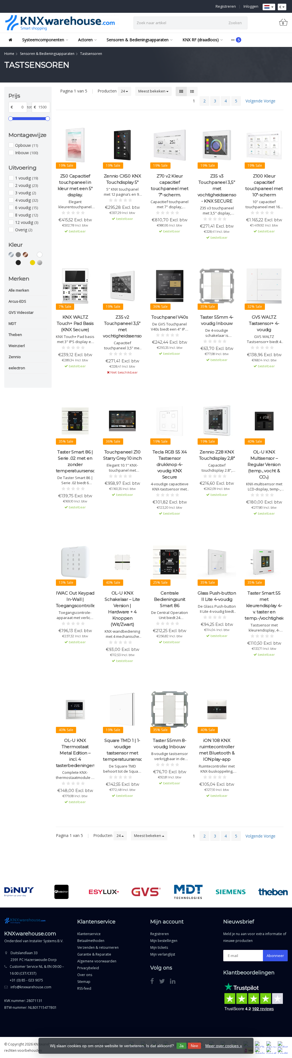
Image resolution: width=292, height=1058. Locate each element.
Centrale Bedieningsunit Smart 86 (170, 599)
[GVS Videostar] (146, 892)
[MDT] (188, 892)
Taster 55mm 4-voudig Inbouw (217, 320)
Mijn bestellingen (163, 940)
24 (123, 91)
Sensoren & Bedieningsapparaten (138, 39)
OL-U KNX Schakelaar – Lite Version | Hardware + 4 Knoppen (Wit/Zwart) (122, 608)
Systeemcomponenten (43, 39)
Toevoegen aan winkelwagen (75, 241)
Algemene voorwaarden (96, 961)
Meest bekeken (152, 91)
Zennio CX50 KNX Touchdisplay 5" (122, 179)
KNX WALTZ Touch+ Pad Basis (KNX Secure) (75, 323)
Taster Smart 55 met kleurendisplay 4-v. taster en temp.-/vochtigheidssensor (264, 605)
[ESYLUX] (103, 892)
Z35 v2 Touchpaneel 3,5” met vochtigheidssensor (122, 326)
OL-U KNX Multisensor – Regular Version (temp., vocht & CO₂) (264, 464)
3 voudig (25, 192)
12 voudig (26, 222)
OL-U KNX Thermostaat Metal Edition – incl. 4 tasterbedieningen (75, 753)
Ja (181, 1045)
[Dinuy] (19, 892)
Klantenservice (89, 933)
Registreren (226, 6)
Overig (23, 229)
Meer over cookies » (223, 1045)
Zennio (15, 356)
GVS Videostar (21, 312)
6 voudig (26, 207)
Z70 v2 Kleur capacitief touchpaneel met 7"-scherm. (169, 185)
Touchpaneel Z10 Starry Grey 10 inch (122, 455)
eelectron (17, 367)
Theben (15, 334)
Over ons (84, 974)
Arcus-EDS (17, 301)
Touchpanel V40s (169, 317)
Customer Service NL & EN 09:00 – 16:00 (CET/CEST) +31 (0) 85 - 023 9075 (37, 973)
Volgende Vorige (260, 101)
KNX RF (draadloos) (200, 39)
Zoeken (235, 22)
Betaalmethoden (90, 940)
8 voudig (26, 215)
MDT (12, 323)
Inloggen (251, 6)
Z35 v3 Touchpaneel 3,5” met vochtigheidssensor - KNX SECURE (217, 188)
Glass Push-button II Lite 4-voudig (217, 596)
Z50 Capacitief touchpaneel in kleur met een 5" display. (75, 185)
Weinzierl (17, 345)
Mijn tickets (159, 947)
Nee (194, 1045)
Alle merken (19, 290)
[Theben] (273, 892)
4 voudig (26, 200)
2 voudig (26, 185)
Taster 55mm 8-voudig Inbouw (169, 743)
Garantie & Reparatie (94, 954)
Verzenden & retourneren (98, 947)
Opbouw (26, 145)
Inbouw (26, 152)
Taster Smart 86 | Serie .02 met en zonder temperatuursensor (75, 461)
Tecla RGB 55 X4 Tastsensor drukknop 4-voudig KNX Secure (169, 464)
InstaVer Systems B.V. (46, 941)
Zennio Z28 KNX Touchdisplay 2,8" (217, 455)
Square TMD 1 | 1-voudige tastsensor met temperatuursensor (122, 750)
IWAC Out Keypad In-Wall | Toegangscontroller (75, 599)
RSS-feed (84, 988)
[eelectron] (61, 892)
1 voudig (26, 178)
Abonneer (275, 955)
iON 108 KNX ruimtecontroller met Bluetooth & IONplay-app (216, 750)
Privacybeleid (88, 968)
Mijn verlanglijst (162, 954)
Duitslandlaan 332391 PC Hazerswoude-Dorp (34, 956)
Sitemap (83, 981)
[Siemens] (230, 892)
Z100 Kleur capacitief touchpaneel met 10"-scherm (264, 185)
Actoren (85, 39)
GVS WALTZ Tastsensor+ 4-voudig (264, 323)
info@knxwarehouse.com (31, 987)
